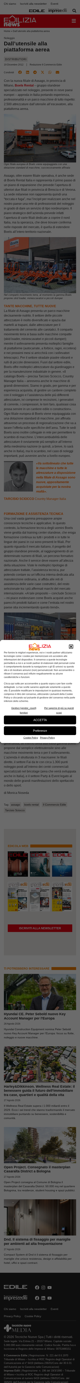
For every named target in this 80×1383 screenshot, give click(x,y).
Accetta (40, 720)
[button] (71, 647)
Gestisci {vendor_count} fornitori (23, 710)
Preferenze (40, 730)
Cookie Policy (30, 737)
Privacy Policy (47, 737)
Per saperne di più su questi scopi (59, 710)
